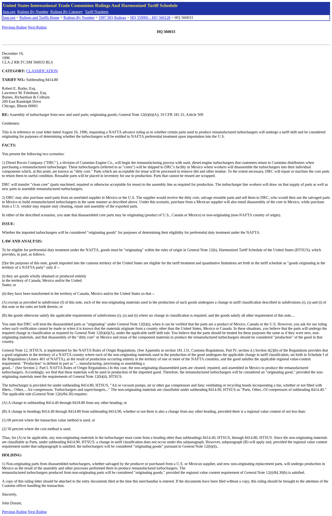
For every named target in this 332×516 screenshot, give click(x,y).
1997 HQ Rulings (112, 18)
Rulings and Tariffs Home (39, 18)
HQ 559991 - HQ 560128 (150, 18)
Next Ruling (37, 27)
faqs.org (9, 12)
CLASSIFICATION (42, 71)
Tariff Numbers (96, 12)
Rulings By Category (66, 12)
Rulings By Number (32, 12)
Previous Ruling (14, 27)
